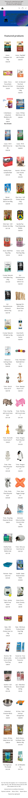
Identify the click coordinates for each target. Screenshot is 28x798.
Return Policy (15, 791)
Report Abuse (23, 791)
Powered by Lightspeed (14, 794)
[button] (2, 8)
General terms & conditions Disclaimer (14, 789)
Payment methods (5, 791)
